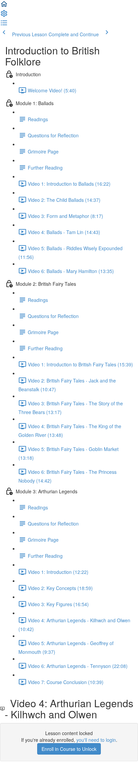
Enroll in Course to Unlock (69, 749)
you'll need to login (96, 739)
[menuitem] (4, 15)
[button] (4, 6)
